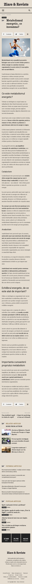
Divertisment (5, 514)
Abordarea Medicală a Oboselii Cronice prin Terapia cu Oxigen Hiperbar (21, 432)
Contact (22, 578)
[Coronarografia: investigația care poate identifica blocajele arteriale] (6, 441)
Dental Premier (6, 573)
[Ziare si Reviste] (16, 4)
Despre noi (11, 575)
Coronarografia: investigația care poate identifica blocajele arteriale (20, 441)
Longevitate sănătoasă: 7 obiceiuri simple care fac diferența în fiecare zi (19, 450)
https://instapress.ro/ (17, 573)
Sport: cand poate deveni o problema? (13, 505)
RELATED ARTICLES (13, 423)
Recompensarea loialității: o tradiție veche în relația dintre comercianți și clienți (16, 470)
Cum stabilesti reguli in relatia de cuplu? (8, 416)
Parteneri (25, 573)
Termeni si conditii (22, 576)
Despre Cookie (18, 575)
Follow (16, 534)
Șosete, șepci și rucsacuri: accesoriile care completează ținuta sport (13, 476)
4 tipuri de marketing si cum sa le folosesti (23, 416)
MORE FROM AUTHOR (14, 426)
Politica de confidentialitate (9, 576)
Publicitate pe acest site (13, 578)
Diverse (4, 522)
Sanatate (9, 14)
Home (3, 14)
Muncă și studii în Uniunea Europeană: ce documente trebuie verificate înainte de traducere (16, 492)
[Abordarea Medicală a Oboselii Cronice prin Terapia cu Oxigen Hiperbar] (6, 432)
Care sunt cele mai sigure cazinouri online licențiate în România (13, 481)
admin (8, 522)
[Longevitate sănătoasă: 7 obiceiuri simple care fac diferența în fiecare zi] (6, 450)
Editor (8, 507)
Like (6, 534)
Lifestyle (4, 507)
